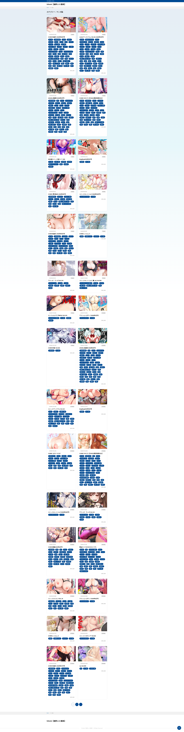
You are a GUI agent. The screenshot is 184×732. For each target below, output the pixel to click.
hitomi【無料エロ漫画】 (56, 4)
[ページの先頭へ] (179, 728)
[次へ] (80, 704)
